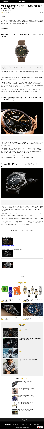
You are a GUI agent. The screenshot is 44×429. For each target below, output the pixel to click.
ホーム (2, 10)
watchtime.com (10, 26)
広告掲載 (34, 424)
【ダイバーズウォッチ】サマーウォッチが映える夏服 (28, 359)
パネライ (3, 16)
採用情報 (38, 424)
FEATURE (5, 10)
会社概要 (14, 424)
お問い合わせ (19, 424)
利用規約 (23, 424)
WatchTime (9, 10)
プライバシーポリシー (29, 424)
